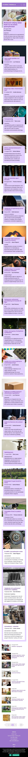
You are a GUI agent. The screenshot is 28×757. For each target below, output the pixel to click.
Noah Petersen (15, 304)
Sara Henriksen (7, 30)
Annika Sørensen (17, 92)
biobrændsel (7, 487)
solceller (6, 244)
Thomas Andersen (17, 181)
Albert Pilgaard (15, 242)
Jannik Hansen (15, 364)
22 (21, 724)
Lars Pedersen (16, 62)
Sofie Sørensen (15, 212)
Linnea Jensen (15, 334)
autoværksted (7, 556)
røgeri (5, 184)
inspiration (6, 33)
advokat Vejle (7, 427)
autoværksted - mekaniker (10, 630)
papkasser (6, 397)
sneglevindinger (8, 275)
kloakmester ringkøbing (9, 594)
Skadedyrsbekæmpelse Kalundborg (12, 153)
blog (5, 306)
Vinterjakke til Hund (8, 517)
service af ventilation (9, 214)
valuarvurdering (8, 367)
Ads (14, 746)
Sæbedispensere (8, 456)
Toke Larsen (17, 121)
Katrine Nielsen (16, 151)
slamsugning (7, 337)
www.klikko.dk (15, 740)
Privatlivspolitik (16, 755)
